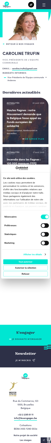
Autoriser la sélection (25, 268)
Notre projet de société (25, 435)
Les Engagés (7, 4)
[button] (46, 440)
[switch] (45, 225)
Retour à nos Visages (20, 44)
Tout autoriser (25, 262)
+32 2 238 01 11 (25, 414)
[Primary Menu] (44, 5)
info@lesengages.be (25, 418)
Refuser (25, 274)
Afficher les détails (32, 254)
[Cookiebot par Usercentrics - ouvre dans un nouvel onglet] (15, 168)
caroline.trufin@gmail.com (24, 68)
